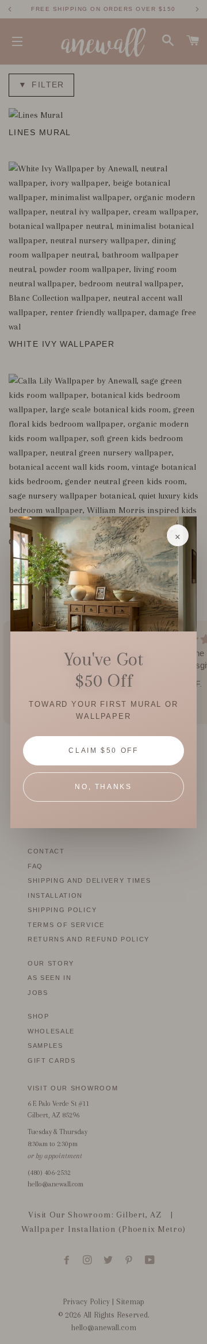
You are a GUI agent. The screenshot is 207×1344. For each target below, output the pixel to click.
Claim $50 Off (103, 750)
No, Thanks (103, 787)
